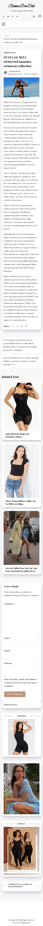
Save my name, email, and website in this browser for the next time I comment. (20, 682)
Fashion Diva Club (21, 6)
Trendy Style (10, 53)
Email (7, 650)
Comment (9, 604)
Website (8, 663)
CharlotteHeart (14, 71)
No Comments (32, 74)
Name (7, 638)
